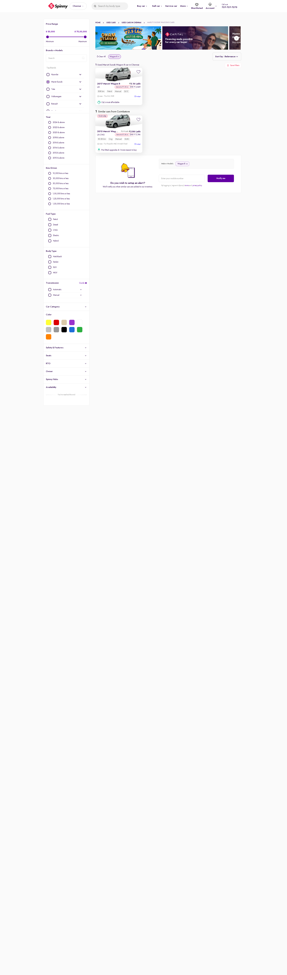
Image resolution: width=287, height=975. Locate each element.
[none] (65, 74)
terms (187, 185)
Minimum (50, 41)
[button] (78, 6)
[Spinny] (58, 6)
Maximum (82, 41)
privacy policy (197, 185)
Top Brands (51, 68)
